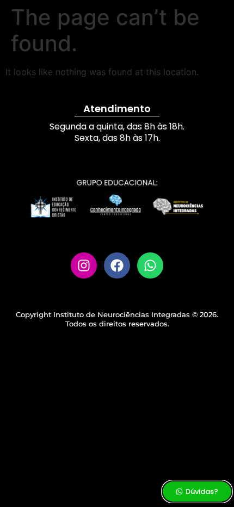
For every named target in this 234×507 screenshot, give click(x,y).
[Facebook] (117, 265)
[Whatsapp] (150, 265)
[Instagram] (84, 265)
